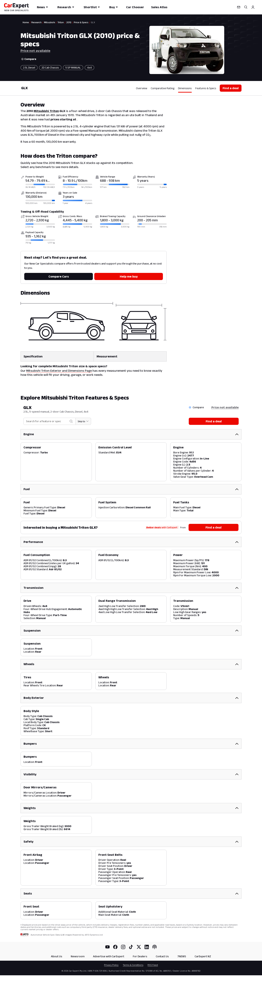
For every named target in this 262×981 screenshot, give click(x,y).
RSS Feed (153, 965)
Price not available (35, 51)
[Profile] (252, 7)
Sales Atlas (159, 7)
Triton (61, 22)
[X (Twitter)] (139, 947)
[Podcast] (154, 947)
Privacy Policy (111, 965)
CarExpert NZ (203, 956)
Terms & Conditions (133, 965)
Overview (141, 88)
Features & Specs (205, 88)
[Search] (245, 7)
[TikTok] (131, 947)
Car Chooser (135, 7)
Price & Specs (81, 22)
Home (26, 22)
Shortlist (90, 7)
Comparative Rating (162, 88)
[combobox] (47, 421)
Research (64, 7)
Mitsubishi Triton (46, 111)
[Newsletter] (238, 7)
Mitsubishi (49, 22)
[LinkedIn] (147, 947)
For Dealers (140, 956)
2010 (68, 22)
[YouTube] (107, 947)
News (41, 7)
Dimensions (185, 88)
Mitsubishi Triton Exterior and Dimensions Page (59, 370)
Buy (112, 7)
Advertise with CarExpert (108, 956)
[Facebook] (115, 947)
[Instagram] (123, 947)
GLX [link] (93, 22)
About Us (56, 956)
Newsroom (77, 956)
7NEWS (181, 956)
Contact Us (162, 956)
